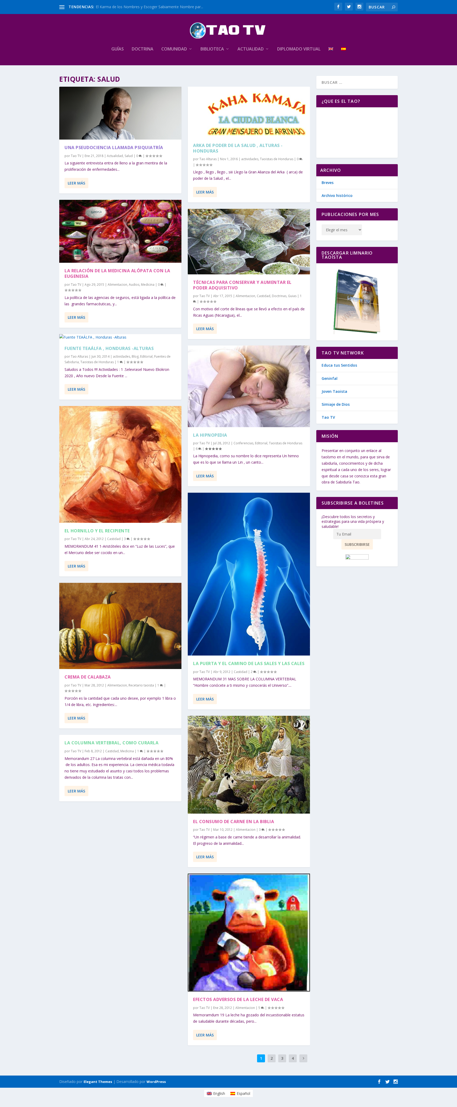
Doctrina (142, 49)
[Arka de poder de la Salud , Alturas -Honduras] (249, 112)
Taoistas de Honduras (97, 362)
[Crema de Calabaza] (120, 626)
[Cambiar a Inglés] (330, 56)
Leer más (76, 183)
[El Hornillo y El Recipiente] (120, 464)
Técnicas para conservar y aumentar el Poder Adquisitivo (242, 285)
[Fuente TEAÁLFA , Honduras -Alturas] (120, 337)
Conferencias (243, 443)
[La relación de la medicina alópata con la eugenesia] (120, 231)
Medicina (147, 284)
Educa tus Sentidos (339, 365)
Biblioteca (212, 49)
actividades (121, 356)
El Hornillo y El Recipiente (97, 531)
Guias (292, 296)
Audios (134, 284)
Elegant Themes (98, 1081)
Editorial (146, 356)
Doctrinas (279, 296)
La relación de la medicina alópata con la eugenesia (117, 273)
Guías (117, 49)
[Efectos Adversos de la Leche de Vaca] (249, 932)
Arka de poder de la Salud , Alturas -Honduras (238, 148)
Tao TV (76, 156)
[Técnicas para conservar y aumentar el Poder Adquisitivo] (249, 242)
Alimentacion (117, 284)
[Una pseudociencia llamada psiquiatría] (120, 113)
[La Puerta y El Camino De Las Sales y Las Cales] (249, 574)
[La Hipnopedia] (249, 386)
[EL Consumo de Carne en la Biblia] (249, 765)
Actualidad (250, 49)
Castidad (114, 539)
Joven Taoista (334, 391)
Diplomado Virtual (299, 49)
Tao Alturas (79, 356)
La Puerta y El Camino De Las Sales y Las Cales (248, 663)
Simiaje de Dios (336, 404)
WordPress (156, 1081)
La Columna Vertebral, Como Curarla (111, 743)
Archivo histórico (337, 195)
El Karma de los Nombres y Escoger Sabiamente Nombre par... (149, 6)
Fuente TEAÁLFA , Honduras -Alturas (109, 348)
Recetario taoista (141, 685)
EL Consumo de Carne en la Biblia (233, 821)
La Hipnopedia (210, 435)
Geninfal (329, 378)
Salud (129, 156)
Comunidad (174, 49)
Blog (135, 356)
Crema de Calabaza (88, 677)
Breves (327, 182)
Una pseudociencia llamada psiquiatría (114, 147)
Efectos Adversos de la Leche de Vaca (238, 999)
